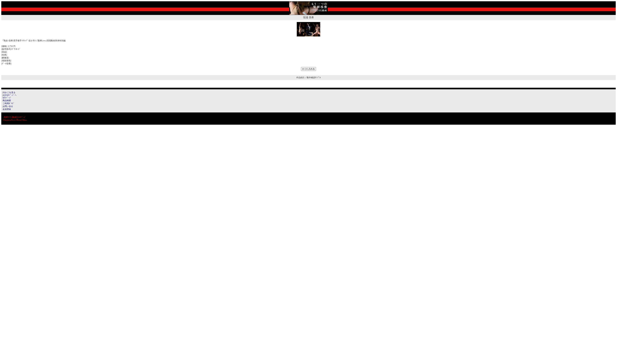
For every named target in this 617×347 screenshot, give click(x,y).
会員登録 (7, 109)
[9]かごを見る (9, 92)
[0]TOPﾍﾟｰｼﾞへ (10, 95)
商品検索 (7, 100)
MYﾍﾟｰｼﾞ (7, 98)
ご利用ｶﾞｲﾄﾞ (8, 103)
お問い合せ (8, 106)
